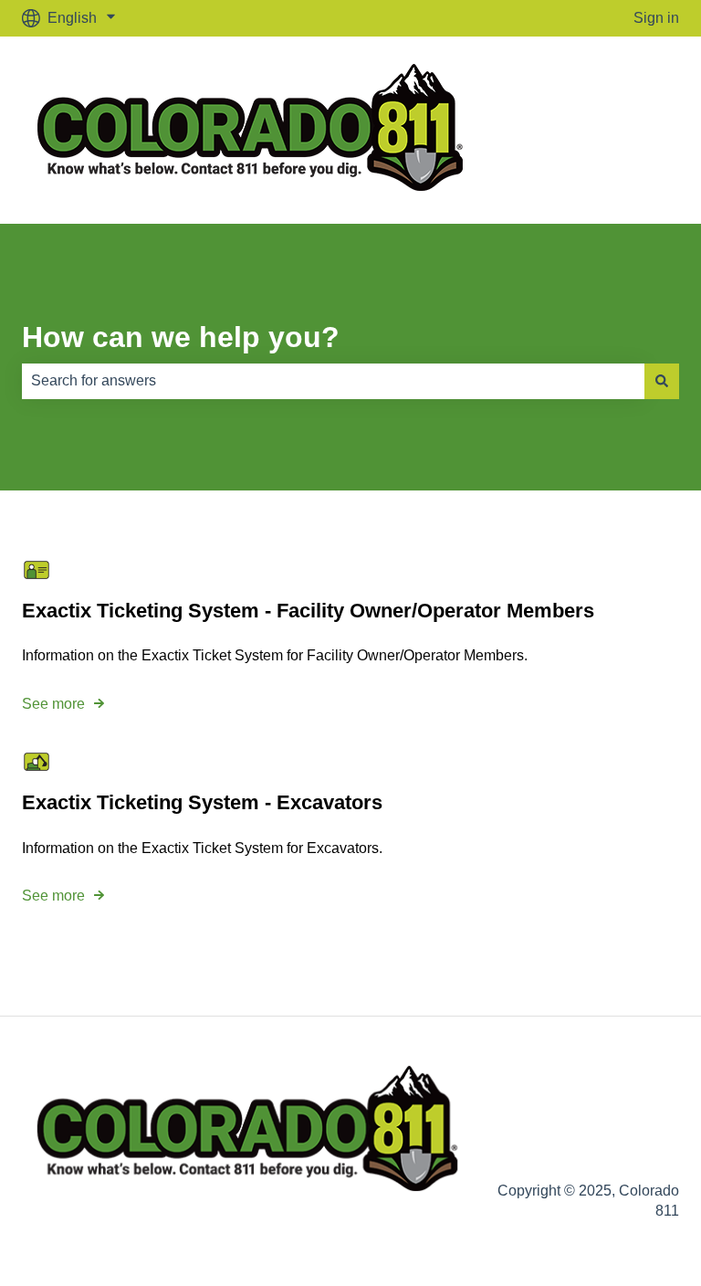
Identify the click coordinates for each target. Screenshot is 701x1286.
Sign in (656, 18)
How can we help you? (181, 337)
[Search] (661, 381)
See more (53, 704)
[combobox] (333, 381)
